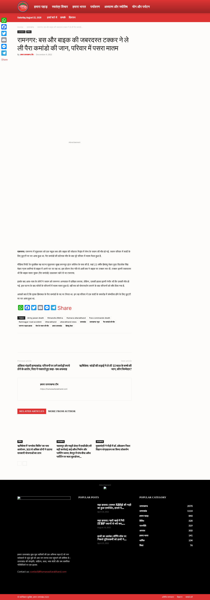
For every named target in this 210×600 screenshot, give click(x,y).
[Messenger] (4, 46)
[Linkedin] (71, 345)
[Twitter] (56, 345)
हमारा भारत (79, 6)
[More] (78, 345)
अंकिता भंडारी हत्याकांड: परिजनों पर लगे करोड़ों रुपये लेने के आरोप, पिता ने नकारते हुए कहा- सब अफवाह (43, 367)
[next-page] (25, 463)
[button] (189, 6)
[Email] (4, 40)
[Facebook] (48, 345)
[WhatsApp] (41, 345)
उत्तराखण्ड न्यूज (95, 322)
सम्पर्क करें (189, 597)
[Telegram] (63, 345)
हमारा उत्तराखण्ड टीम (26, 54)
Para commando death (99, 318)
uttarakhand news (68, 322)
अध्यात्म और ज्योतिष (116, 6)
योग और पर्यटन (141, 6)
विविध (29, 32)
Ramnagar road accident (30, 322)
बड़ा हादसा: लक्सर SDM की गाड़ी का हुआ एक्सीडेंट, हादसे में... (114, 506)
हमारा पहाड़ (40, 6)
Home (20, 27)
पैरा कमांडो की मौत (109, 322)
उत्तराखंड (83, 322)
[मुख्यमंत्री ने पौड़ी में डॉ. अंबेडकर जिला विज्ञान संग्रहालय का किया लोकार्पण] (114, 430)
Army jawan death (35, 318)
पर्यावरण (95, 6)
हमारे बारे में (52, 17)
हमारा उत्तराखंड (57, 325)
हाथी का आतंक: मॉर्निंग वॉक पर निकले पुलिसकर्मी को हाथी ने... (111, 538)
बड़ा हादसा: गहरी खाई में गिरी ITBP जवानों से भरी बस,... (111, 522)
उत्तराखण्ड (30, 27)
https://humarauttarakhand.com (53, 389)
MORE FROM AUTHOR (61, 411)
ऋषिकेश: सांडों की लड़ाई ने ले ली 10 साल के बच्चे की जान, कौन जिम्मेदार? (105, 367)
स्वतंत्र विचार (60, 6)
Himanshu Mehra (55, 318)
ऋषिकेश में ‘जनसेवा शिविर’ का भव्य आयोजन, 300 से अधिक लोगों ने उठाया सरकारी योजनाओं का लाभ (34, 449)
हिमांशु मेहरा (69, 325)
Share (64, 308)
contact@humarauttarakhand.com (48, 571)
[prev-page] (19, 463)
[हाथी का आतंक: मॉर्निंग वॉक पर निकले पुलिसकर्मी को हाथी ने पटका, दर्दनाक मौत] (86, 540)
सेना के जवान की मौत (42, 325)
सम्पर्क (63, 17)
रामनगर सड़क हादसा (25, 325)
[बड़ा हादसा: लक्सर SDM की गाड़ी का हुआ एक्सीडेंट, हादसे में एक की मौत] (86, 509)
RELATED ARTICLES (31, 411)
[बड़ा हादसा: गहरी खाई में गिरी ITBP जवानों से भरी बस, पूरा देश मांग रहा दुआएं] (86, 525)
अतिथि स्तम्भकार (168, 597)
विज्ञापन (72, 17)
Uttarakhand (50, 322)
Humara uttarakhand (76, 318)
